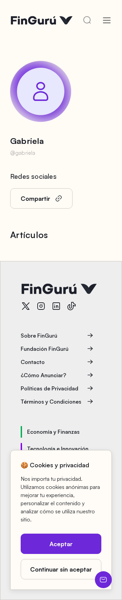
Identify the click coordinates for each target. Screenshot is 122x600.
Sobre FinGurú (39, 335)
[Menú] (107, 20)
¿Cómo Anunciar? (43, 375)
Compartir (35, 198)
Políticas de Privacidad (49, 388)
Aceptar (61, 544)
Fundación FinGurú (44, 348)
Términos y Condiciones (51, 401)
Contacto (33, 362)
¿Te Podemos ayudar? (103, 579)
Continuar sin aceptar (61, 569)
